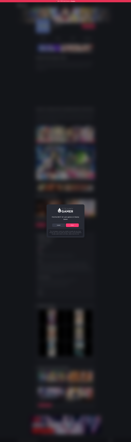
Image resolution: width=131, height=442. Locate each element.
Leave (58, 225)
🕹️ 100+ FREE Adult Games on (65, 1)
